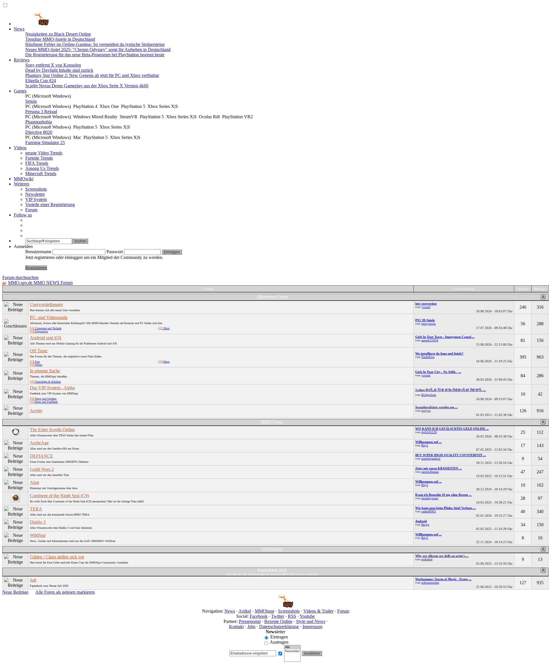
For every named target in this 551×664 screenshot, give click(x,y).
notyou (426, 410)
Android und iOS (45, 337)
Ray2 (424, 445)
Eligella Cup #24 (40, 80)
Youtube (307, 616)
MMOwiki (23, 178)
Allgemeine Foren (272, 297)
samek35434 (429, 340)
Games (20, 90)
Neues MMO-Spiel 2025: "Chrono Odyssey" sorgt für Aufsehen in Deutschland (97, 49)
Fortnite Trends (39, 158)
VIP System (36, 199)
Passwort (114, 251)
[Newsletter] (292, 651)
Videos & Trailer (318, 611)
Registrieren (36, 267)
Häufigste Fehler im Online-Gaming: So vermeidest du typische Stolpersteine (95, 44)
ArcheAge (39, 442)
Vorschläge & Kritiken (47, 381)
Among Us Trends (42, 168)
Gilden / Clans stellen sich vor (57, 556)
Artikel (244, 611)
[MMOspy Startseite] (31, 23)
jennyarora (428, 323)
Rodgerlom (428, 394)
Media (38, 364)
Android (421, 521)
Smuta (31, 101)
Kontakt (236, 626)
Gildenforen (272, 549)
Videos (20, 147)
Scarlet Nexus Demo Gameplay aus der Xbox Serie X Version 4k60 (86, 85)
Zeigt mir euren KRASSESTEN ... (438, 468)
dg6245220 (429, 432)
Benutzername (38, 251)
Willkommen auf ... (428, 442)
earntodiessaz (430, 471)
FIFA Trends (36, 163)
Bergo (425, 524)
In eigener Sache (45, 370)
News (19, 28)
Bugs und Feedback (46, 401)
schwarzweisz (430, 582)
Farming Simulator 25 (45, 142)
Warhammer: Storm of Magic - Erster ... (443, 579)
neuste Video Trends (43, 152)
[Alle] (292, 647)
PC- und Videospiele (48, 317)
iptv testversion (425, 303)
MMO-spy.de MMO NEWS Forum (40, 282)
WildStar (38, 535)
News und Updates (45, 398)
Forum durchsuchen (20, 277)
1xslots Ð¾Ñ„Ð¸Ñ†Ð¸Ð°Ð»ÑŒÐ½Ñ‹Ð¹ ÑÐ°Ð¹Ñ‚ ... (450, 390)
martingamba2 (431, 458)
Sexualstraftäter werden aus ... (436, 407)
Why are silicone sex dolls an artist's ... (442, 555)
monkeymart (429, 498)
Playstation (41, 331)
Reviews (22, 59)
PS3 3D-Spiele (425, 320)
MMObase (264, 611)
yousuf (425, 307)
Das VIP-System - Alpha (52, 387)
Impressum (312, 626)
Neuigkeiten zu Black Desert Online (58, 34)
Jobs (251, 626)
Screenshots (36, 189)
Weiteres (21, 183)
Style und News (310, 621)
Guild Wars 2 (42, 469)
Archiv (36, 410)
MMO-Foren (272, 422)
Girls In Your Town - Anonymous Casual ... (445, 336)
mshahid (426, 559)
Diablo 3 (38, 522)
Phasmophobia (38, 121)
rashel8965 (428, 511)
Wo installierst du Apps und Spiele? (439, 353)
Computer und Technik (47, 328)
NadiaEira (427, 357)
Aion (34, 482)
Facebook (258, 616)
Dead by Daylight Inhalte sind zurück (59, 70)
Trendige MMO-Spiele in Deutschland (60, 39)
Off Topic (39, 350)
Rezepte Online (278, 621)
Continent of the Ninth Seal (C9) (59, 495)
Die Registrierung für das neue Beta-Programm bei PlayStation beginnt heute (94, 54)
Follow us (23, 214)
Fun (37, 361)
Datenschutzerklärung (279, 626)
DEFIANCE (41, 456)
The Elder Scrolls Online (52, 429)
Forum (31, 209)
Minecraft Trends (40, 173)
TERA (36, 508)
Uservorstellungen (46, 304)
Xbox (166, 328)
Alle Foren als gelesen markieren (65, 592)
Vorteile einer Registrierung (50, 204)
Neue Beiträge (15, 592)
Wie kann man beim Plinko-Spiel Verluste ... (445, 508)
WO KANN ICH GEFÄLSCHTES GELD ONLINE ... (452, 428)
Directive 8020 (38, 132)
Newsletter (35, 194)
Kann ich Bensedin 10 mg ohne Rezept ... (443, 494)
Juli (33, 580)
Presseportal (250, 621)
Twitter (277, 616)
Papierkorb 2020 (272, 570)
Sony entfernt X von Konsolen (53, 65)
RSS (292, 616)
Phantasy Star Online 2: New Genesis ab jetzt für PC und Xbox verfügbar (92, 75)
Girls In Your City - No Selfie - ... (438, 371)
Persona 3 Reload (41, 111)
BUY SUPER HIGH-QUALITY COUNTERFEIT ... (450, 455)
